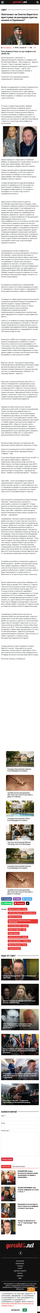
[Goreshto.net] (20, 1246)
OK (24, 1310)
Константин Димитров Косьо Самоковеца (20, 921)
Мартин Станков (15, 917)
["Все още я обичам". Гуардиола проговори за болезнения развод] (20, 1094)
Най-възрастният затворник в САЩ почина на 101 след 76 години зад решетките (17, 1025)
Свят (4, 10)
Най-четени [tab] (6, 1166)
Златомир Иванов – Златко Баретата (22, 913)
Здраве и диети (20, 1271)
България (20, 1261)
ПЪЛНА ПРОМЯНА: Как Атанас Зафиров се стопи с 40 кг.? (28, 1190)
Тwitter (28, 899)
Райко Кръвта (14, 933)
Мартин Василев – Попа (17, 945)
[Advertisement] (20, 682)
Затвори (15, 1310)
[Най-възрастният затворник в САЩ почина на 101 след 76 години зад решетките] (20, 1019)
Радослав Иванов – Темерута (19, 941)
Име (3, 1116)
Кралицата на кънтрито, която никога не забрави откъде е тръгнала (28, 1206)
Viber (18, 899)
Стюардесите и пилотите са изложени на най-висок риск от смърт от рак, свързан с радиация (20, 1075)
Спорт (20, 1268)
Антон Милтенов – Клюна (18, 926)
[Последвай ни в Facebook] (20, 1253)
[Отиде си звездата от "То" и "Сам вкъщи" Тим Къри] (20, 969)
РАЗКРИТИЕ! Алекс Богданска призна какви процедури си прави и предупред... (28, 1174)
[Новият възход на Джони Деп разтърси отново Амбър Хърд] (20, 994)
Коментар (5, 1130)
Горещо (20, 1266)
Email (3, 1123)
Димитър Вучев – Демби (18, 937)
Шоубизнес (20, 1263)
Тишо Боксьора (14, 948)
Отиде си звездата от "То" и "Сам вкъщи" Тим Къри (19, 976)
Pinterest (20, 903)
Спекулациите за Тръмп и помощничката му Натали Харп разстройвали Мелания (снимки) (20, 1050)
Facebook (7, 899)
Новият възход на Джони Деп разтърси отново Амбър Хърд (19, 1002)
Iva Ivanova (7, 48)
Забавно (20, 1276)
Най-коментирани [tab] (18, 1166)
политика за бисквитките (11, 1304)
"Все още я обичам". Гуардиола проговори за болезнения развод (16, 1101)
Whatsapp (8, 903)
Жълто (20, 1273)
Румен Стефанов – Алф (17, 930)
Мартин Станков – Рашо (17, 909)
